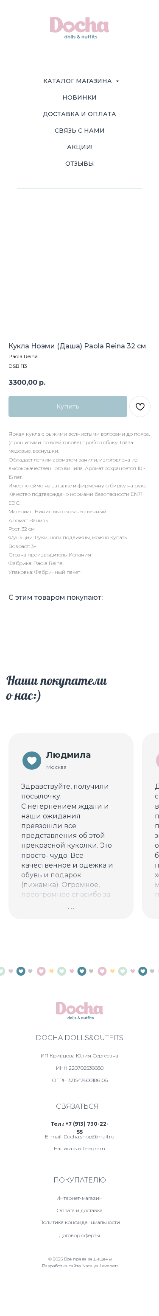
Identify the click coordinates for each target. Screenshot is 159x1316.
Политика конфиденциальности (79, 1222)
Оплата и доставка (79, 1210)
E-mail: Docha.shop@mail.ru (79, 1136)
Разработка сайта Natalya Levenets (80, 1266)
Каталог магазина (78, 81)
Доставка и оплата (79, 114)
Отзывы (79, 163)
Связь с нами (80, 130)
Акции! (79, 147)
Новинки (79, 97)
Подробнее (41, 914)
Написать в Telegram (79, 1148)
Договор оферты (79, 1235)
